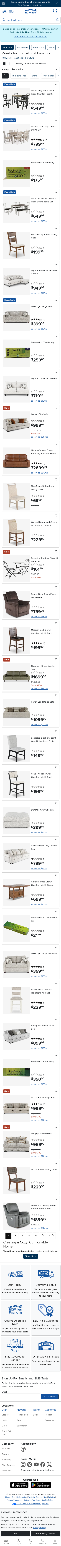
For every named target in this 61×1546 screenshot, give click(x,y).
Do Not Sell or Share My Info (28, 1503)
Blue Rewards (8, 1465)
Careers (5, 1454)
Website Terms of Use (37, 1497)
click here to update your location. (30, 36)
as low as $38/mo (39, 1228)
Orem (4, 1425)
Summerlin (22, 1425)
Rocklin (48, 1414)
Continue (49, 1396)
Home (7, 1497)
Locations (8, 1405)
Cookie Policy (47, 1500)
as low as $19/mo (39, 293)
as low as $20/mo (39, 437)
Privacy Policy (39, 1527)
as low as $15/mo (39, 113)
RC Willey (6, 58)
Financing (6, 1459)
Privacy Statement (14, 1500)
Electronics (38, 47)
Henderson (22, 1414)
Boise (35, 1414)
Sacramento (50, 1420)
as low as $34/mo (39, 688)
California (50, 1409)
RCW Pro (6, 1448)
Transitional (18, 58)
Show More (31, 1256)
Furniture (7, 47)
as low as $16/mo (39, 149)
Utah (4, 1409)
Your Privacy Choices (45, 1533)
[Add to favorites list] (56, 84)
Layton (5, 1420)
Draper (5, 1414)
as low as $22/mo (39, 724)
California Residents (32, 1500)
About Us (6, 1470)
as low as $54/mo (39, 472)
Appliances (22, 47)
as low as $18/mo (39, 1048)
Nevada (21, 1409)
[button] (12, 3)
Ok (15, 1533)
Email (4, 1392)
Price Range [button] (48, 75)
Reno (19, 1420)
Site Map (45, 1503)
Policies (51, 1497)
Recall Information (19, 1497)
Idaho (36, 1409)
